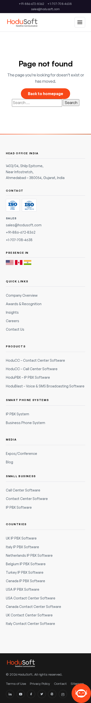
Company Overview (22, 295)
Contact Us (15, 329)
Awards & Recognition (23, 304)
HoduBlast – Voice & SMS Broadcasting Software (45, 386)
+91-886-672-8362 (31, 4)
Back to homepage (45, 93)
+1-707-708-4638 (60, 4)
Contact (60, 683)
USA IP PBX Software (22, 589)
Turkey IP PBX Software (24, 572)
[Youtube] (21, 694)
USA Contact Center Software (30, 598)
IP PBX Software (19, 507)
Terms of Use (16, 683)
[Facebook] (31, 694)
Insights (12, 312)
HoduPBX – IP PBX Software (28, 377)
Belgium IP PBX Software (26, 564)
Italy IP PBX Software (22, 547)
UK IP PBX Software (21, 538)
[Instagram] (63, 694)
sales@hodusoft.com (45, 9)
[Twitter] (42, 694)
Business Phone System (25, 423)
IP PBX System (17, 414)
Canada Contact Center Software (33, 607)
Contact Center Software (27, 499)
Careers (12, 321)
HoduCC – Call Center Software (32, 369)
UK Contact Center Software (29, 615)
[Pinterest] (52, 694)
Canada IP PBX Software (25, 581)
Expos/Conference (21, 453)
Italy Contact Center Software (30, 623)
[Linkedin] (10, 694)
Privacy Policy (40, 683)
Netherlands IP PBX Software (29, 555)
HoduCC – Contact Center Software (35, 360)
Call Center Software (23, 490)
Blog (9, 462)
